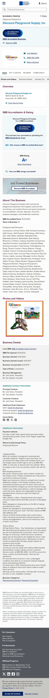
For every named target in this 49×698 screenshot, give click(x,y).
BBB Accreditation (9, 651)
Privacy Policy (7, 688)
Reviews (27, 73)
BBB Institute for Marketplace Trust (16, 665)
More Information (24, 164)
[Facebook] (4, 420)
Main (4, 73)
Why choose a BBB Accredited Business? (26, 145)
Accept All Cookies (13, 693)
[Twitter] (11, 420)
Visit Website (32, 53)
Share (44, 16)
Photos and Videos (8, 79)
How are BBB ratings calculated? (22, 171)
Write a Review (33, 62)
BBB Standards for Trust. (15, 138)
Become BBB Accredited (24, 188)
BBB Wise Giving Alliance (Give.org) (16, 667)
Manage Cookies (31, 694)
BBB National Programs (11, 669)
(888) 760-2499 (33, 58)
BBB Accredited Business (14, 39)
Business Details (25, 79)
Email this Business (15, 407)
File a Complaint (8, 640)
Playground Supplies (30, 580)
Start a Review (8, 638)
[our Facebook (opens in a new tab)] (13, 675)
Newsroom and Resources (12, 656)
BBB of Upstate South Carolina (24, 349)
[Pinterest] (15, 420)
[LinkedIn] (8, 420)
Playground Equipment (12, 580)
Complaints (38, 73)
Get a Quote (15, 73)
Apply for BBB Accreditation (13, 654)
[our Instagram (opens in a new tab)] (18, 675)
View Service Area (15, 103)
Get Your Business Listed (12, 649)
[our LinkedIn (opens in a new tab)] (8, 675)
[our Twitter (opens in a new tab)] (4, 675)
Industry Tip (39, 79)
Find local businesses (15, 9)
